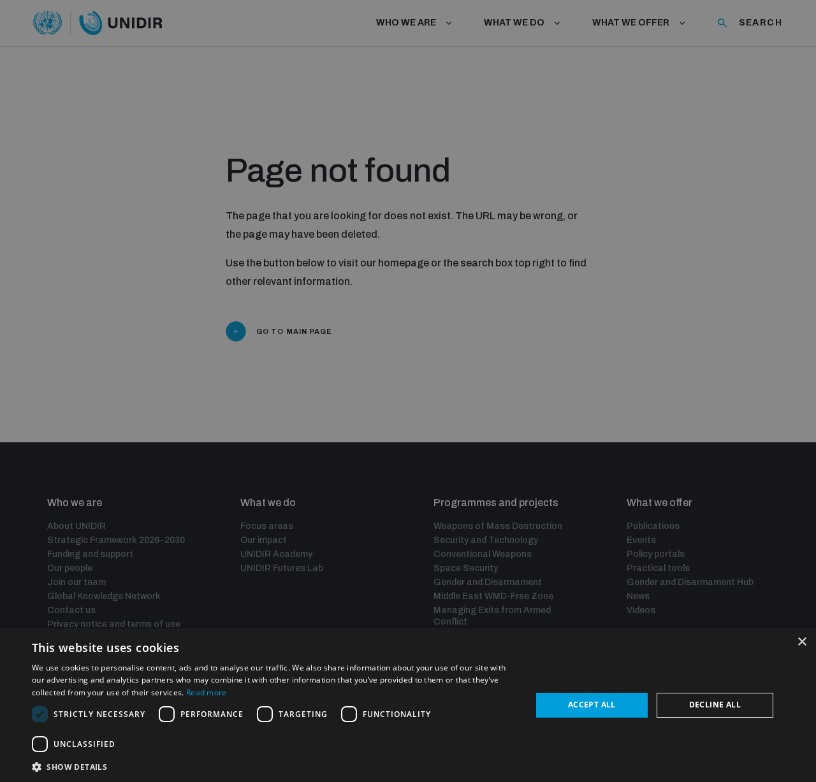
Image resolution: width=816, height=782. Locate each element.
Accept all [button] (592, 704)
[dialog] (408, 705)
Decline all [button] (715, 704)
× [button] (801, 642)
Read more (206, 692)
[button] (274, 765)
